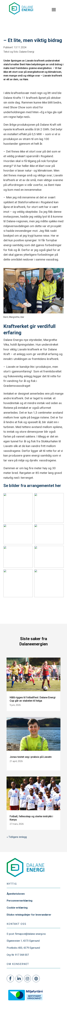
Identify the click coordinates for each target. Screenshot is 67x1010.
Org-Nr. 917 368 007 (18, 954)
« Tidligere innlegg (17, 837)
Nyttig (12, 883)
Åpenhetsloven (16, 893)
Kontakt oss (16, 923)
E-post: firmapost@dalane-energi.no (26, 933)
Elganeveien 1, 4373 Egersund (23, 940)
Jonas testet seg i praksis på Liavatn (31, 756)
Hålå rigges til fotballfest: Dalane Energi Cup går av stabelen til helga (32, 699)
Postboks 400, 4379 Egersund (23, 947)
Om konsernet (18, 964)
